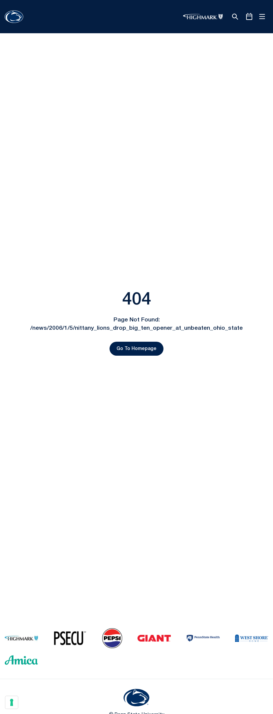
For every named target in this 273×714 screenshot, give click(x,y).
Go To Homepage (136, 349)
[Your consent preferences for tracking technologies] (11, 702)
